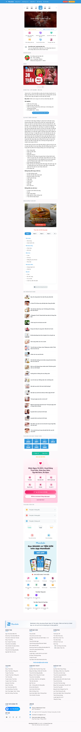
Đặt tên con (32, 683)
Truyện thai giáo (9, 673)
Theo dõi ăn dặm (57, 677)
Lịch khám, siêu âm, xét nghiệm (37, 679)
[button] (24, 7)
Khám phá (32, 1)
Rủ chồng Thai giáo (61, 645)
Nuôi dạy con (25, 1)
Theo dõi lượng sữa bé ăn (59, 675)
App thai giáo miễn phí (11, 633)
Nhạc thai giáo (9, 639)
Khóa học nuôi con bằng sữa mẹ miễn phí (39, 647)
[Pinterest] (20, 717)
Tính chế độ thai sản (34, 695)
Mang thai (17, 1)
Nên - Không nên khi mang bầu (37, 685)
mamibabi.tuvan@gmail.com (39, 714)
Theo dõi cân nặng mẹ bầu (12, 650)
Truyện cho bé (33, 657)
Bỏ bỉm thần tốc (60, 648)
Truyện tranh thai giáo (11, 681)
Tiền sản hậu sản (33, 681)
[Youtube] (6, 717)
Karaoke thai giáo (9, 683)
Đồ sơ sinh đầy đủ (34, 687)
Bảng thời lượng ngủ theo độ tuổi (62, 685)
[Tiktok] (16, 717)
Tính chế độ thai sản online (12, 645)
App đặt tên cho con (10, 652)
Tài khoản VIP (56, 633)
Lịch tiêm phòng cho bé (59, 691)
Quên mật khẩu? (40, 499)
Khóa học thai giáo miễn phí (12, 635)
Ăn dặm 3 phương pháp (35, 655)
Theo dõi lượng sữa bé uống (36, 649)
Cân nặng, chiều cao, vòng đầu (61, 671)
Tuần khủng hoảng (58, 695)
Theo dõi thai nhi (9, 648)
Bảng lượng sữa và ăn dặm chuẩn (61, 679)
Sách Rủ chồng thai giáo (11, 693)
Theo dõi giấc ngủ (34, 641)
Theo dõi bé (32, 633)
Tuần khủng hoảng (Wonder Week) (38, 643)
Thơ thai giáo (8, 677)
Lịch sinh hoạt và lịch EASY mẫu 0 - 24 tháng (39, 638)
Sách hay (55, 643)
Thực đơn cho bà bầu (10, 643)
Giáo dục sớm (32, 651)
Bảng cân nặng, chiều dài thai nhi (37, 671)
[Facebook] (10, 717)
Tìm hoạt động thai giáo (11, 689)
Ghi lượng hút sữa (34, 645)
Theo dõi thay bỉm (58, 687)
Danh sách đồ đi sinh (34, 689)
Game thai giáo (9, 685)
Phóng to (40, 87)
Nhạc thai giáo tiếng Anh (11, 671)
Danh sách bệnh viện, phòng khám (38, 693)
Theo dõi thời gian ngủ (59, 683)
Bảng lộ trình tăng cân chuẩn (36, 675)
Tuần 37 (36, 453)
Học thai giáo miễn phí (11, 687)
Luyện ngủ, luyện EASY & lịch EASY (38, 653)
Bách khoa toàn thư (58, 637)
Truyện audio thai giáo (11, 679)
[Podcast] (13, 717)
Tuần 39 (45, 453)
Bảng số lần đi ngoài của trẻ (60, 689)
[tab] (28, 233)
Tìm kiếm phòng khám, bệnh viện (40, 112)
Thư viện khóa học (58, 635)
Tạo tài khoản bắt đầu (41, 492)
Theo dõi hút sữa (57, 681)
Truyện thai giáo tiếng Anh (12, 675)
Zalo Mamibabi (13, 709)
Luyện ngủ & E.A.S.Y (58, 697)
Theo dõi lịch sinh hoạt (35, 635)
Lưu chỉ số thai (33, 29)
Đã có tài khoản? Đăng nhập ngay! (41, 496)
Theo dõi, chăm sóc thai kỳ (12, 637)
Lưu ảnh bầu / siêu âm (49, 29)
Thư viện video (57, 639)
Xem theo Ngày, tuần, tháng (12, 691)
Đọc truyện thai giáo (10, 641)
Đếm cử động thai (34, 691)
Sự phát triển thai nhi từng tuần (37, 669)
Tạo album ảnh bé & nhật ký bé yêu (38, 659)
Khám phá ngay (40, 224)
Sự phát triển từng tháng (59, 669)
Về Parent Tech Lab (58, 641)
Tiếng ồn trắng (57, 699)
